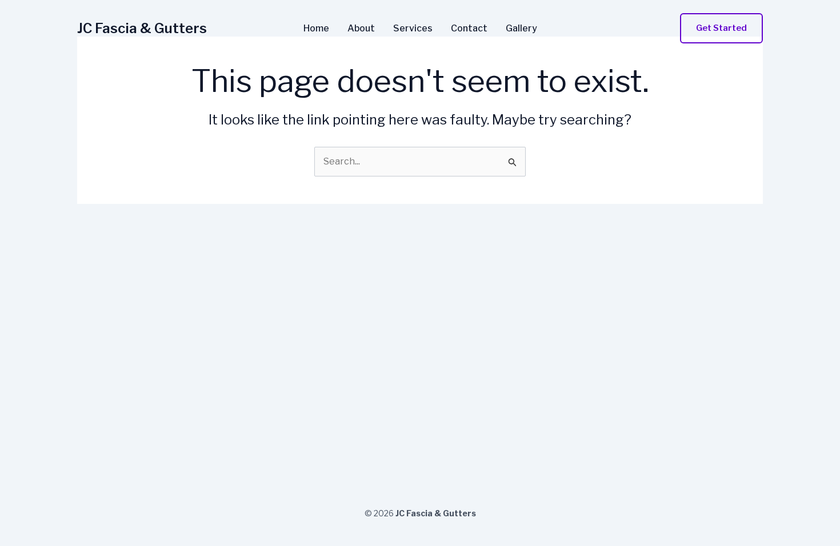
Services (413, 28)
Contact (469, 28)
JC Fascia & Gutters (142, 28)
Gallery (521, 28)
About (361, 28)
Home (316, 28)
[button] (721, 28)
